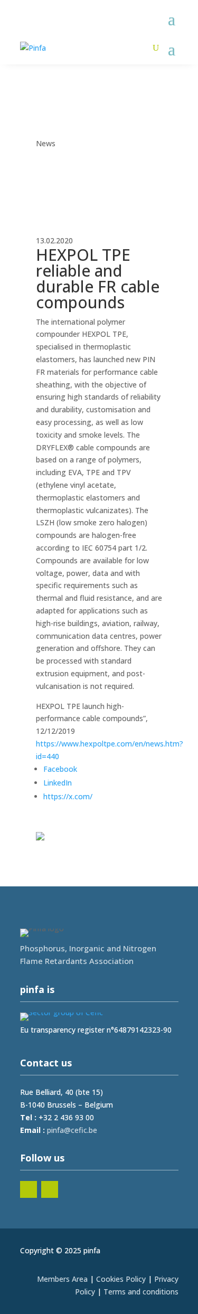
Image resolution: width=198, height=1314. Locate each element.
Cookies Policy (121, 1279)
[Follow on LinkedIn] (28, 1189)
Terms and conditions (140, 1292)
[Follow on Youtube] (49, 1189)
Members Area (62, 1279)
